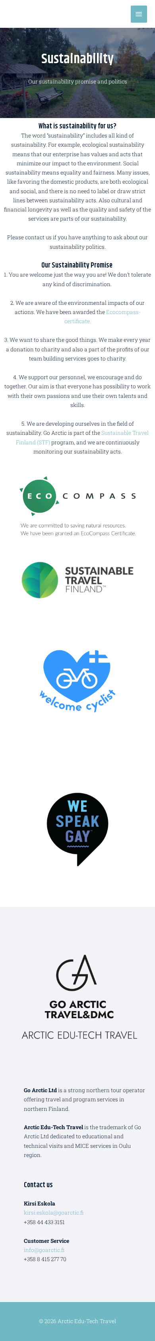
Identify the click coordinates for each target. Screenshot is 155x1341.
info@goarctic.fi (44, 1250)
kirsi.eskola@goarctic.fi (53, 1212)
